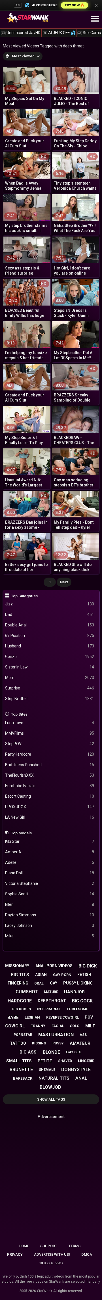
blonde (51, 1052)
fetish (84, 974)
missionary (17, 965)
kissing (39, 1043)
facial (58, 1026)
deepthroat (52, 1000)
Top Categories (24, 595)
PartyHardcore (49, 754)
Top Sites (19, 714)
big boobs (21, 1009)
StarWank (44, 1291)
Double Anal (49, 625)
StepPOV (49, 743)
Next (64, 582)
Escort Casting (49, 796)
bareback (22, 1078)
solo (74, 1026)
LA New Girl (49, 817)
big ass (28, 1052)
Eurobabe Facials (49, 785)
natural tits (54, 1078)
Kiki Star (49, 841)
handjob (74, 991)
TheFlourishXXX (49, 775)
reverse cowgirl (62, 1017)
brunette (21, 1069)
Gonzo (49, 656)
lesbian (32, 1017)
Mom (49, 677)
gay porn (62, 975)
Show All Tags (51, 1099)
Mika (49, 936)
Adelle (49, 862)
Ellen (49, 904)
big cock (82, 1001)
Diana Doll (49, 873)
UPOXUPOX (49, 806)
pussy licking (78, 983)
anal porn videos (54, 965)
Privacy (15, 1254)
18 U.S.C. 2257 (51, 1263)
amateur (80, 1043)
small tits (19, 1060)
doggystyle (76, 1069)
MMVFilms (49, 733)
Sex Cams (89, 32)
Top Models (21, 833)
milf (90, 1026)
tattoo (18, 1043)
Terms (74, 1246)
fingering (18, 983)
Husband (49, 646)
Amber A (49, 852)
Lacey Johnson (49, 925)
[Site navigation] (95, 19)
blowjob (50, 1087)
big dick (87, 966)
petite (45, 1061)
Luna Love (49, 722)
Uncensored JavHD (21, 32)
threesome (77, 1009)
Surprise (49, 688)
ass (83, 1035)
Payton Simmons (49, 915)
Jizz (49, 604)
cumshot (27, 991)
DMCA (86, 1254)
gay (53, 983)
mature (51, 992)
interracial (49, 1009)
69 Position (49, 635)
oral (39, 983)
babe (13, 1017)
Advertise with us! (52, 1254)
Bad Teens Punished (49, 764)
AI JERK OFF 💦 (59, 32)
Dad (49, 614)
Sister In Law (49, 667)
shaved (65, 1061)
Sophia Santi (49, 894)
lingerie (86, 1061)
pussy (58, 1043)
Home (24, 1246)
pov (89, 1017)
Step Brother (49, 698)
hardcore (20, 1001)
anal (81, 1078)
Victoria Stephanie (49, 883)
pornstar (23, 1035)
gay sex (73, 1052)
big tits (20, 974)
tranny (38, 1026)
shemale (47, 1070)
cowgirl (15, 1026)
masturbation (56, 1034)
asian (41, 974)
